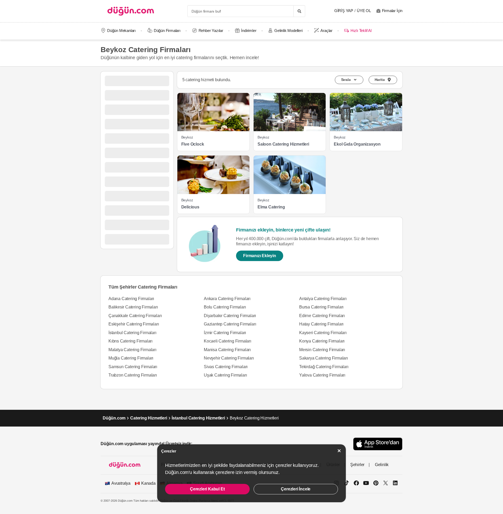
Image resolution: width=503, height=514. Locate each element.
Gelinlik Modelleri (288, 30)
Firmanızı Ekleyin (259, 255)
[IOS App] (377, 444)
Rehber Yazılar (211, 30)
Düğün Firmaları (167, 30)
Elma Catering (271, 207)
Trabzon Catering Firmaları (132, 375)
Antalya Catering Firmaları (323, 298)
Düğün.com (114, 418)
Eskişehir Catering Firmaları (133, 324)
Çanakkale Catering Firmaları (135, 315)
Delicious (190, 207)
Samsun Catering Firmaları (132, 366)
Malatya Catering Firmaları (132, 349)
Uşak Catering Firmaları (225, 375)
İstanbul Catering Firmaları (132, 332)
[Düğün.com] (130, 11)
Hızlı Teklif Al (361, 30)
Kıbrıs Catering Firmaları (130, 341)
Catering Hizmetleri (148, 418)
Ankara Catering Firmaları (227, 298)
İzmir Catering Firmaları (225, 332)
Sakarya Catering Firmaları (323, 358)
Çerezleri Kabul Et (207, 489)
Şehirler (357, 464)
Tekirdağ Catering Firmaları (323, 366)
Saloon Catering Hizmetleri (283, 144)
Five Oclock (192, 144)
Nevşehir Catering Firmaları (229, 358)
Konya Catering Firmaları (322, 341)
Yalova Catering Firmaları (322, 375)
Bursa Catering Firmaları (321, 307)
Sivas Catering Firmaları (226, 366)
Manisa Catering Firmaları (227, 349)
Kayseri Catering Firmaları (323, 332)
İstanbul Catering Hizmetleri (198, 418)
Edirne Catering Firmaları (322, 315)
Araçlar (326, 30)
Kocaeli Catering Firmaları (227, 341)
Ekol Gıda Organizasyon (357, 144)
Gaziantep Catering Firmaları (230, 324)
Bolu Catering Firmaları (225, 307)
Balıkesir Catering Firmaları (133, 307)
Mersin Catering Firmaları (322, 349)
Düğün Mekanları (121, 30)
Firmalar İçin (392, 10)
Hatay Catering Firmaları (321, 324)
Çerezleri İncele (295, 489)
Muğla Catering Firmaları (130, 358)
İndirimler (248, 30)
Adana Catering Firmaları (131, 298)
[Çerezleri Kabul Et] (339, 450)
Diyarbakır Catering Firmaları (230, 315)
